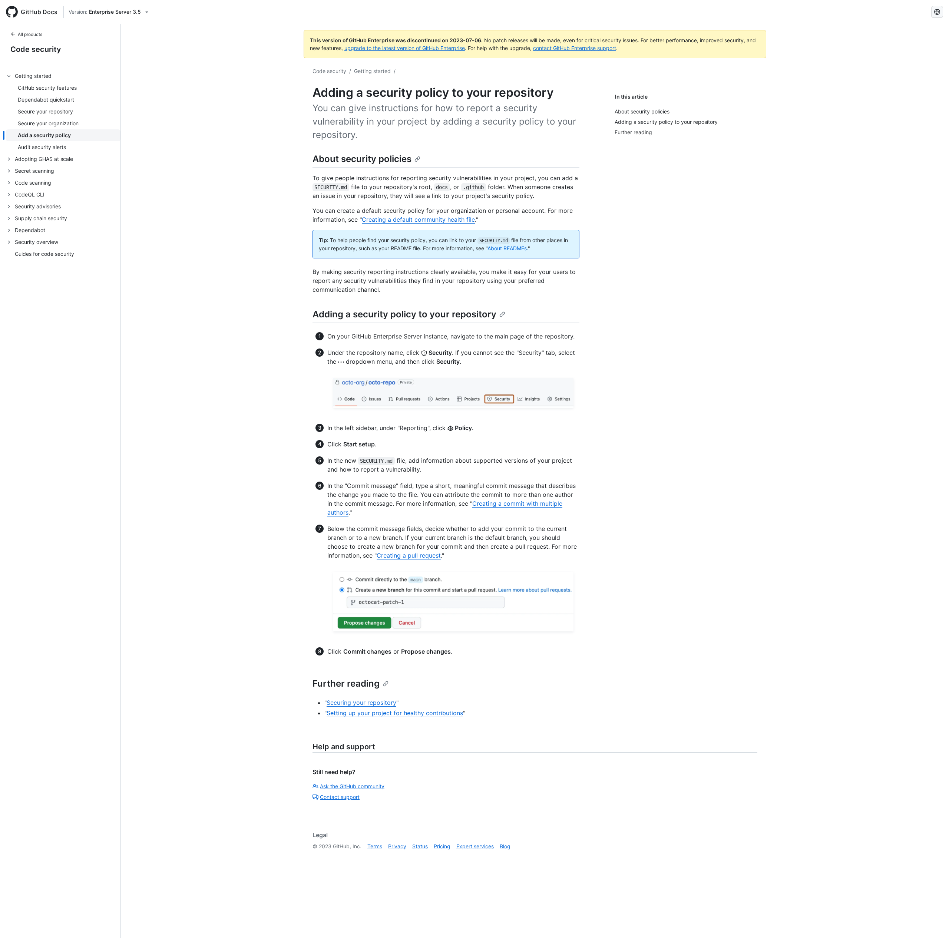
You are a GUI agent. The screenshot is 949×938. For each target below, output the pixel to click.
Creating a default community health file (418, 219)
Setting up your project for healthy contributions (395, 713)
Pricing (442, 846)
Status (420, 846)
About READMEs (507, 248)
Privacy (397, 846)
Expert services (475, 846)
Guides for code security (44, 254)
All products (30, 34)
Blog (505, 846)
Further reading (346, 683)
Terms (374, 846)
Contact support (340, 797)
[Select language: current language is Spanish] (937, 12)
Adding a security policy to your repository (404, 314)
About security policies (362, 158)
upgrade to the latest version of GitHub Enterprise (404, 48)
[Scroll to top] (932, 921)
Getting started (372, 71)
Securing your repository (361, 702)
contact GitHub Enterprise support (574, 48)
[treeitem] (63, 111)
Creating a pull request (409, 555)
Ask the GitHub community (352, 786)
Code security (35, 49)
